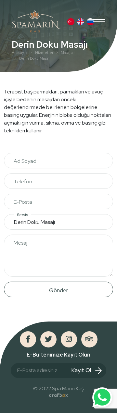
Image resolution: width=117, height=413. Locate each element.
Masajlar (68, 52)
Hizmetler (44, 52)
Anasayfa (20, 52)
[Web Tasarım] (58, 395)
